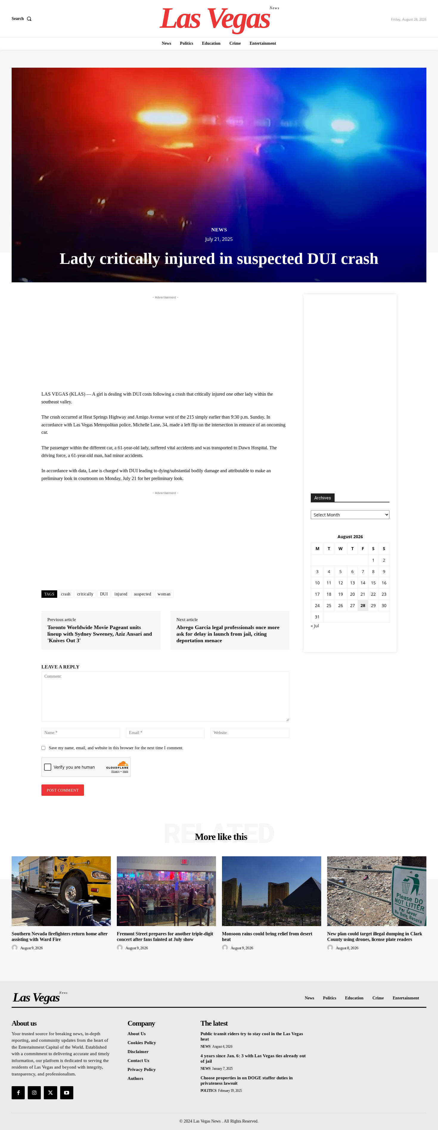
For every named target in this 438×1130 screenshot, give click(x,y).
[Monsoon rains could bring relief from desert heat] (271, 891)
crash (66, 594)
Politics (209, 1091)
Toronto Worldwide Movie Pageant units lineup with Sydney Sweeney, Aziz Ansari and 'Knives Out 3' (99, 633)
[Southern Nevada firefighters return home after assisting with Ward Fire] (61, 891)
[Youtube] (66, 1092)
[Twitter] (50, 1092)
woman (164, 594)
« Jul (315, 626)
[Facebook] (18, 1092)
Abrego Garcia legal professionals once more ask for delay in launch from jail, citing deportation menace (227, 633)
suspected (142, 594)
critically (85, 594)
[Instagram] (34, 1092)
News (219, 229)
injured (121, 594)
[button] (23, 19)
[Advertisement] (165, 342)
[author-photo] (15, 948)
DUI (104, 594)
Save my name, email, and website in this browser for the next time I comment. (116, 748)
